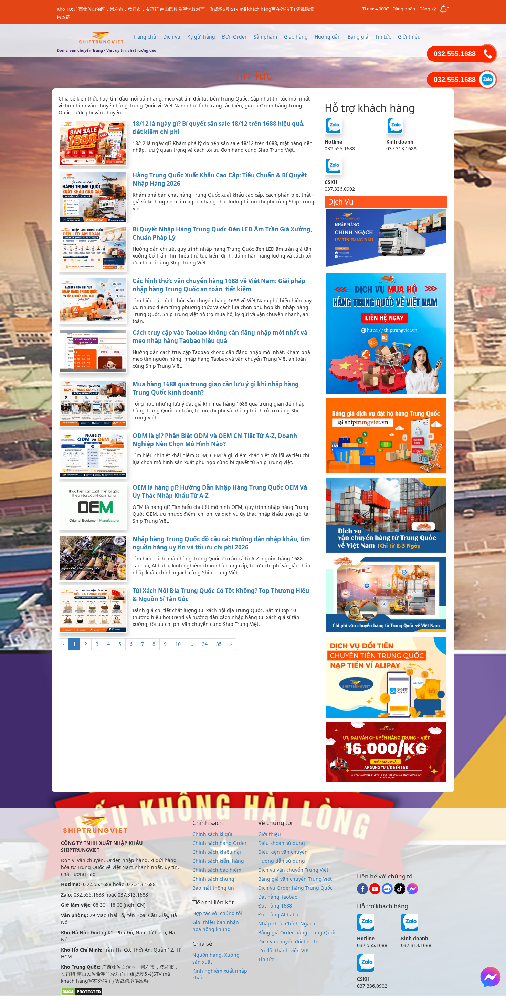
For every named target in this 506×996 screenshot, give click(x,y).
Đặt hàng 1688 (275, 905)
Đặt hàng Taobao (277, 896)
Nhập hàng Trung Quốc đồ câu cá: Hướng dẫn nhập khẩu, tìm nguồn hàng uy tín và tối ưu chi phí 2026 (221, 543)
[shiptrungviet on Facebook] (363, 892)
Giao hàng (296, 36)
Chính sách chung (213, 879)
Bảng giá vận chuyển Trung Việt (295, 879)
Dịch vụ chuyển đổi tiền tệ (288, 941)
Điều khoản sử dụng (281, 843)
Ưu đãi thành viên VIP (283, 950)
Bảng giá (358, 36)
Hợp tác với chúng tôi (217, 913)
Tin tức (383, 36)
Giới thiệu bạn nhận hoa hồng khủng (215, 925)
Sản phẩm (265, 36)
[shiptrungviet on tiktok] (400, 892)
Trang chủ (144, 36)
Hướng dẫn (328, 36)
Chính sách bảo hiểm (216, 870)
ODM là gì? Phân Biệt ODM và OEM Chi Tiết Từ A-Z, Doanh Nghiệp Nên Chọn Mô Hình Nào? (215, 440)
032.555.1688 (455, 53)
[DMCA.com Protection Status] (82, 991)
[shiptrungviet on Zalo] (388, 892)
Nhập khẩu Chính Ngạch (286, 923)
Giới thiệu (409, 36)
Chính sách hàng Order (219, 843)
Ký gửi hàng (201, 36)
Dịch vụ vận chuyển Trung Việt (293, 870)
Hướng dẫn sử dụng (281, 861)
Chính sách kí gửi (212, 834)
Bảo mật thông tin (213, 887)
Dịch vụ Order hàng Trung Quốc (295, 887)
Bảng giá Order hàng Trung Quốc (297, 932)
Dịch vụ (171, 36)
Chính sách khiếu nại (216, 852)
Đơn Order (234, 36)
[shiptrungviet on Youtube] (375, 892)
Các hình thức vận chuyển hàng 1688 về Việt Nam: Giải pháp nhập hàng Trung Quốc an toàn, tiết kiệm (219, 285)
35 (219, 644)
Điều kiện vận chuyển (283, 852)
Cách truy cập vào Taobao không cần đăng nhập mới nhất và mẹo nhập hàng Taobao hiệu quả (220, 336)
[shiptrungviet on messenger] (412, 892)
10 (178, 644)
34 (205, 644)
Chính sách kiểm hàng (218, 861)
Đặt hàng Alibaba (278, 914)
